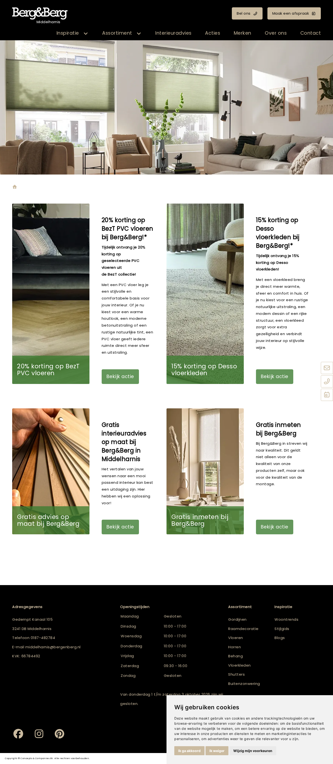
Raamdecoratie (243, 628)
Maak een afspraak (290, 13)
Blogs (279, 637)
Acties (212, 33)
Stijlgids (281, 628)
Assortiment (117, 33)
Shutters (236, 674)
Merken (242, 33)
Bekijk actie (120, 376)
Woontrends (286, 619)
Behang (235, 656)
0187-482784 (43, 637)
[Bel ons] (327, 382)
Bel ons (244, 13)
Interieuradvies (173, 33)
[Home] (14, 187)
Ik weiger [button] (217, 751)
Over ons (276, 33)
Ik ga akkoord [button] (189, 751)
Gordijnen (237, 619)
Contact (310, 33)
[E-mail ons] (327, 368)
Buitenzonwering (244, 683)
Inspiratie (68, 33)
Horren (234, 647)
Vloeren (235, 637)
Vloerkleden (239, 665)
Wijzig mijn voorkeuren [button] (252, 751)
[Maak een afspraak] (327, 395)
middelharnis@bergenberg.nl (53, 647)
